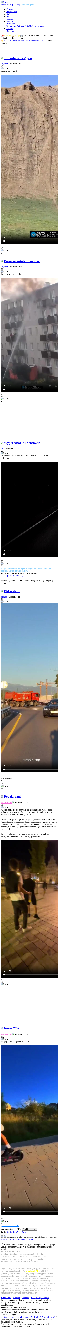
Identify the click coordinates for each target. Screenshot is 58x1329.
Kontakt (16, 1297)
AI (7, 16)
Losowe (9, 28)
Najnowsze (11, 26)
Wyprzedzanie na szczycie (22, 443)
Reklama (25, 1297)
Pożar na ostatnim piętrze (22, 261)
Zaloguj (16, 4)
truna (3, 448)
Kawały (9, 21)
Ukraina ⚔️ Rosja (12, 36)
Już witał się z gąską (18, 58)
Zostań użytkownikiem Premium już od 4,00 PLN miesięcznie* (28, 1317)
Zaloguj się (6, 576)
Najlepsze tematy (36, 26)
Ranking (10, 31)
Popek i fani (12, 796)
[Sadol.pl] (4, 2)
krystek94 (5, 63)
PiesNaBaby (6, 802)
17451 (9, 1232)
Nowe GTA (11, 1028)
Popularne (10, 24)
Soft (8, 14)
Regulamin (6, 1297)
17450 (15, 1232)
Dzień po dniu (23, 26)
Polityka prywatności (40, 1297)
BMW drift (12, 591)
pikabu (4, 597)
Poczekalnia (11, 11)
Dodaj (3, 4)
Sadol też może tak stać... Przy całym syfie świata (25, 41)
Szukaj (10, 4)
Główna (9, 9)
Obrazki (9, 19)
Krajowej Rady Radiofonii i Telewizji (17, 1239)
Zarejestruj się (27, 4)
